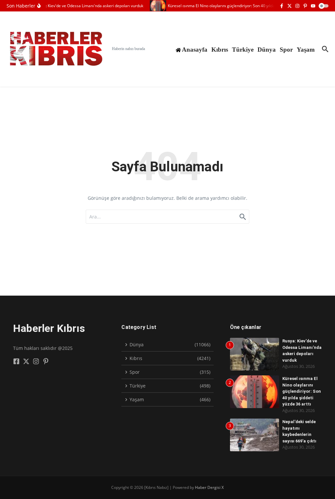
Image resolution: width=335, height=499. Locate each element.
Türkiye (243, 49)
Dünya (266, 49)
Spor (286, 49)
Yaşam (306, 49)
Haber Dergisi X (209, 487)
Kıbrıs (219, 49)
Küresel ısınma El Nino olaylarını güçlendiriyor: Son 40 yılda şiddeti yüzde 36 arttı (301, 391)
